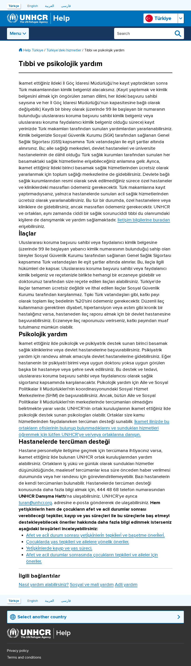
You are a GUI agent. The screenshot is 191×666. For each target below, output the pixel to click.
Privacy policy (18, 650)
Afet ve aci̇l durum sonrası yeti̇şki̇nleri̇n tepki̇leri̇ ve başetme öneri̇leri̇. (95, 535)
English (32, 6)
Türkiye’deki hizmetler (63, 50)
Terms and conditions (24, 657)
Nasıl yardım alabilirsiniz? (44, 584)
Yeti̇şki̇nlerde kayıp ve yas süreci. (59, 548)
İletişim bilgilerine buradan (143, 220)
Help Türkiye (33, 50)
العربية (49, 6)
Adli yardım (126, 584)
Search (178, 33)
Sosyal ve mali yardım (92, 584)
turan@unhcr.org (35, 503)
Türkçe (13, 6)
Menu (15, 33)
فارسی (66, 6)
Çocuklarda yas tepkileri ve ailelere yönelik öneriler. (77, 542)
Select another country (41, 617)
